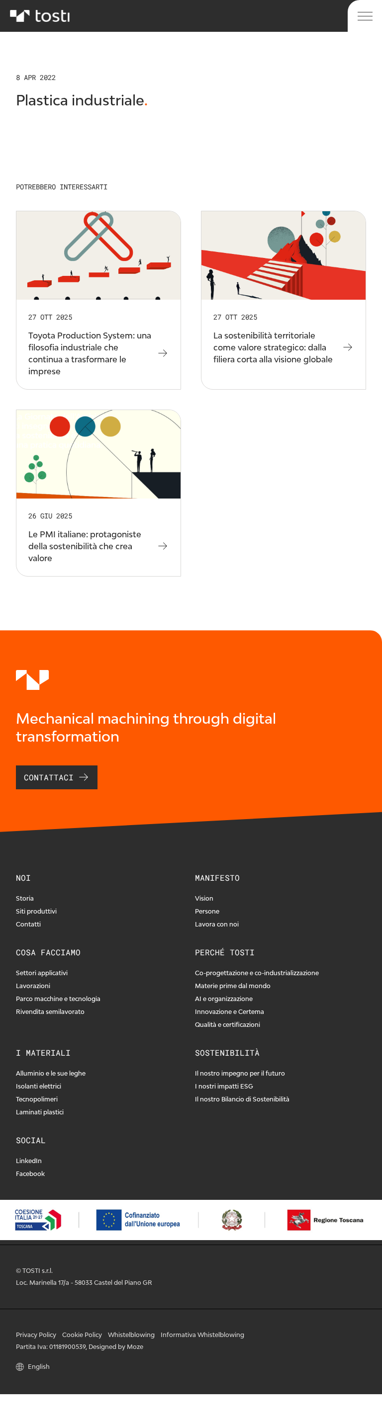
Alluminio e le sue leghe (51, 1073)
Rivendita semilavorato (50, 1011)
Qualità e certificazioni (227, 1024)
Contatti (28, 924)
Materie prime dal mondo (233, 986)
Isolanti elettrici (38, 1086)
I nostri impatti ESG (224, 1086)
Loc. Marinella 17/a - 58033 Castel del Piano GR (84, 1282)
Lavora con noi (217, 924)
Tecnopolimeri (37, 1099)
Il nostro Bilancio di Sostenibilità (242, 1099)
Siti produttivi (36, 911)
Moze (135, 1346)
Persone (207, 911)
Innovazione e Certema (229, 1011)
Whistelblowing (131, 1335)
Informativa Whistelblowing (202, 1335)
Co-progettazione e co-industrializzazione (257, 973)
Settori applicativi (42, 973)
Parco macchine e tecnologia (58, 999)
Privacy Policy (36, 1335)
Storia (25, 898)
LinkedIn (29, 1161)
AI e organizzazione (224, 999)
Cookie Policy (82, 1335)
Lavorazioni (33, 986)
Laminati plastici (40, 1112)
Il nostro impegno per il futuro (240, 1073)
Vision (204, 898)
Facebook (30, 1173)
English (39, 1366)
